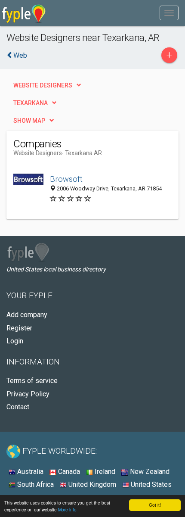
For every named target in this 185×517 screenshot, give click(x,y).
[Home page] (24, 13)
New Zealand (149, 471)
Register (19, 328)
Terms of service (32, 381)
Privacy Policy (27, 394)
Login (14, 341)
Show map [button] (29, 120)
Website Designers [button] (42, 85)
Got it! (155, 504)
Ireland (104, 471)
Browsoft (66, 179)
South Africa (34, 484)
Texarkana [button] (30, 103)
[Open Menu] (169, 13)
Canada (68, 471)
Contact (17, 407)
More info (67, 509)
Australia (29, 471)
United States (150, 484)
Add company (26, 315)
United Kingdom (91, 484)
